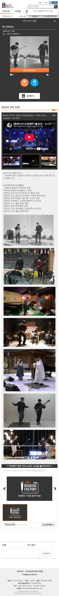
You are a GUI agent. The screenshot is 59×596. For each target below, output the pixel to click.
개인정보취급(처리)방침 (34, 571)
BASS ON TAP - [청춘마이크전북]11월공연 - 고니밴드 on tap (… (26, 115)
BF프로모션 (7, 16)
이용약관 (20, 571)
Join (46, 2)
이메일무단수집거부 (29, 575)
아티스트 (6, 11)
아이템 (18, 11)
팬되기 (24, 84)
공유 (34, 84)
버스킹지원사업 (50, 16)
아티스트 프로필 (29, 21)
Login (40, 2)
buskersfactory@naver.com (33, 588)
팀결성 (35, 16)
